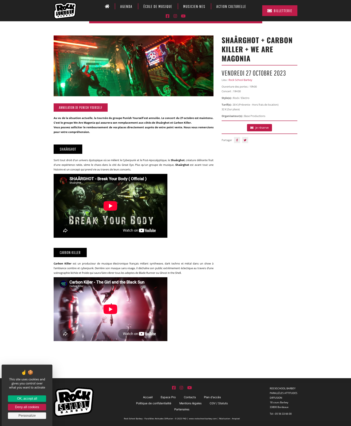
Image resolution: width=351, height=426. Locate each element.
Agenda (126, 6)
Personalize (27, 415)
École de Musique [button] (157, 6)
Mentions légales (190, 403)
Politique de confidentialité (153, 403)
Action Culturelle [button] (231, 6)
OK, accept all (27, 398)
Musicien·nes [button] (194, 6)
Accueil (148, 397)
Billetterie (283, 10)
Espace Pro (168, 397)
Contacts (190, 397)
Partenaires (181, 409)
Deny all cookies (27, 407)
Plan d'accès (212, 397)
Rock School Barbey (240, 80)
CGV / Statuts (219, 403)
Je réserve (262, 128)
